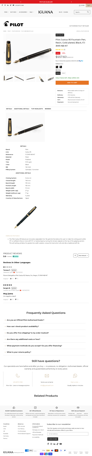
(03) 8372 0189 (19, 5)
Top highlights (37, 109)
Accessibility (35, 437)
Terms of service (75, 452)
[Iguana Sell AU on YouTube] (13, 5)
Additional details (21, 109)
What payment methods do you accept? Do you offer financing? (34, 346)
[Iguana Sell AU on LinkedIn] (8, 5)
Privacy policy (81, 452)
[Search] (88, 12)
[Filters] (75, 255)
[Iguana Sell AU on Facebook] (2, 5)
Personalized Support (24, 433)
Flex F (63, 73)
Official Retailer (36, 432)
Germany (6, 436)
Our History (21, 428)
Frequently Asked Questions (37, 427)
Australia (5, 433)
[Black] (57, 67)
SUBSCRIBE (52, 439)
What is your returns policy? (19, 352)
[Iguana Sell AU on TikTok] (10, 5)
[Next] (52, 53)
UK (4, 431)
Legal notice (70, 452)
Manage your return (38, 430)
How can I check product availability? (23, 326)
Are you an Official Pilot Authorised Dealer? (25, 320)
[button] (6, 12)
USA (4, 428)
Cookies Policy (86, 452)
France (5, 438)
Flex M (58, 73)
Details (9, 109)
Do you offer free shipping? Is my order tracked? (28, 333)
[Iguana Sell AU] (46, 12)
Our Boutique (22, 431)
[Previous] (4, 53)
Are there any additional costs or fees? (23, 339)
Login (82, 5)
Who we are (21, 426)
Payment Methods (37, 434)
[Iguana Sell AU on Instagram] (5, 5)
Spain (5, 426)
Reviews (48, 109)
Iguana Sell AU (20, 452)
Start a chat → (75, 382)
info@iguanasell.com (46, 385)
